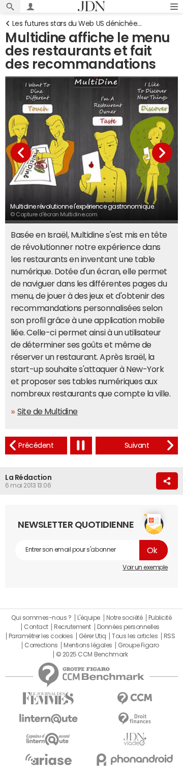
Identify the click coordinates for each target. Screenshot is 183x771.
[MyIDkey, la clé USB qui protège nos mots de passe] (137, 445)
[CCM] (135, 698)
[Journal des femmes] (48, 698)
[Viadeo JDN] (135, 739)
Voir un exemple (145, 567)
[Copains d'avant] (48, 739)
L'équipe (88, 618)
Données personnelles (128, 627)
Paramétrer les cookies (41, 636)
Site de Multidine (47, 411)
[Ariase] (48, 759)
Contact (36, 627)
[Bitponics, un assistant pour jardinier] (36, 445)
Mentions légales (88, 645)
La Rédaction (28, 477)
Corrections (41, 645)
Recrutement (72, 627)
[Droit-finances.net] (135, 718)
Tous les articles (135, 636)
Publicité (160, 618)
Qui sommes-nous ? (41, 618)
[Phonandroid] (135, 759)
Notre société (124, 618)
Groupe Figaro (138, 645)
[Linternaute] (48, 719)
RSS (169, 636)
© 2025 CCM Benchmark (92, 654)
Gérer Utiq (92, 636)
